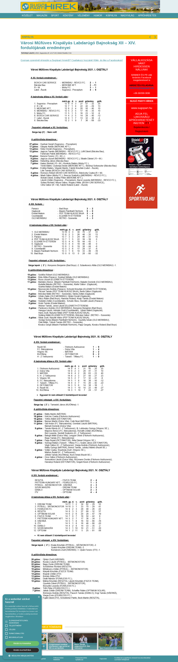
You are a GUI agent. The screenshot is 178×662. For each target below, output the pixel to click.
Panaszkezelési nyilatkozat (81, 659)
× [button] (39, 597)
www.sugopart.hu (141, 107)
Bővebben (19, 616)
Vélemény (84, 15)
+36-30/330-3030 (141, 93)
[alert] (22, 626)
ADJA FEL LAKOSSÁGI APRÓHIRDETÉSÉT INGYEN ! (141, 118)
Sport (55, 15)
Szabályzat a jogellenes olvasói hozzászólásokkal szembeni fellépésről (132, 659)
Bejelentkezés (141, 127)
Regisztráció (141, 131)
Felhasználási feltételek (58, 659)
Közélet (27, 15)
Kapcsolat (103, 659)
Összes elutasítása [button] (22, 650)
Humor (98, 15)
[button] (22, 655)
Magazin (42, 15)
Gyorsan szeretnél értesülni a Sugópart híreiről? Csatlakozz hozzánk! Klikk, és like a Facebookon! (72, 60)
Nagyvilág (127, 15)
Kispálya (111, 15)
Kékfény (68, 15)
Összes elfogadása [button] (22, 643)
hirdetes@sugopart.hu (142, 88)
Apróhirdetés (147, 15)
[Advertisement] (88, 26)
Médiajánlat (41, 659)
